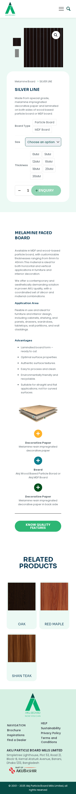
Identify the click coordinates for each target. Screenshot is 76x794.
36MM (36, 176)
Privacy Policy (51, 733)
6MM (35, 154)
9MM (47, 154)
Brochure (14, 730)
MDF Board (42, 130)
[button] (56, 35)
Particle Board (44, 122)
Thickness (21, 165)
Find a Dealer (16, 740)
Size (17, 142)
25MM (49, 169)
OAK (22, 624)
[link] (22, 770)
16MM (48, 162)
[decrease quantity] (19, 190)
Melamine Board (25, 81)
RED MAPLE (54, 624)
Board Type (22, 126)
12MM (36, 162)
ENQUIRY (46, 190)
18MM (36, 169)
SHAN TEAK (22, 676)
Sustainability (51, 728)
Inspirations (16, 735)
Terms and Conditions (49, 740)
